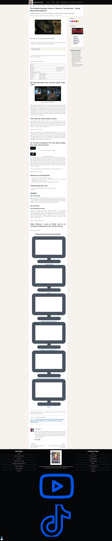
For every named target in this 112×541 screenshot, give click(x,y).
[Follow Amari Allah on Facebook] (35, 439)
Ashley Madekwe (47, 419)
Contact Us (19, 458)
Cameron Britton (55, 419)
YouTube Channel (57, 226)
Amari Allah (33, 15)
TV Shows (53, 2)
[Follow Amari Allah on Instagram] (37, 439)
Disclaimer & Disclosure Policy (19, 463)
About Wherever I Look (19, 456)
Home (31, 5)
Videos (79, 2)
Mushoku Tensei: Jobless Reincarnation (49, 349)
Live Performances (73, 2)
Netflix (37, 420)
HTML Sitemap (19, 468)
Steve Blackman (42, 420)
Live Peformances (93, 461)
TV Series (93, 468)
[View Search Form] (82, 2)
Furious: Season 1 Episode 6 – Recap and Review (76, 40)
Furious (48, 406)
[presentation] (77, 31)
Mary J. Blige (33, 420)
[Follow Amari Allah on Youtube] (39, 439)
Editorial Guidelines (19, 465)
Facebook (33, 226)
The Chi (48, 292)
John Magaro (61, 419)
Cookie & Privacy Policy (19, 461)
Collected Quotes (93, 458)
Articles (93, 453)
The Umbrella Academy (51, 420)
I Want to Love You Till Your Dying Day (49, 321)
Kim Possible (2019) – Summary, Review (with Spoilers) (57, 445)
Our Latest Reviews (93, 465)
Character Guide (64, 2)
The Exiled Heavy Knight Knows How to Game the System (49, 378)
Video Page (93, 470)
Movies (93, 463)
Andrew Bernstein (40, 419)
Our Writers (19, 470)
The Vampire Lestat (49, 264)
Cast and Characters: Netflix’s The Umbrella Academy (37, 445)
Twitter (53, 224)
